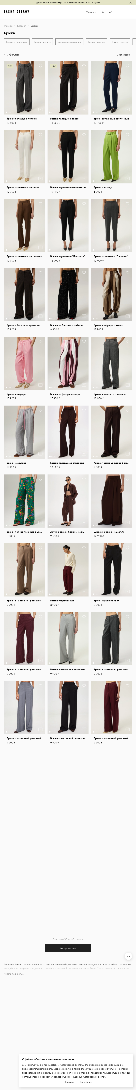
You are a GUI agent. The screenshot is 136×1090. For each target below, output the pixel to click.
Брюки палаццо (96, 41)
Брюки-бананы (42, 41)
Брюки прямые (120, 41)
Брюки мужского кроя (69, 41)
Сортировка (123, 54)
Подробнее (85, 1082)
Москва (90, 11)
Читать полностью (14, 973)
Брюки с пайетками (16, 41)
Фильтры (14, 54)
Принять (68, 1082)
